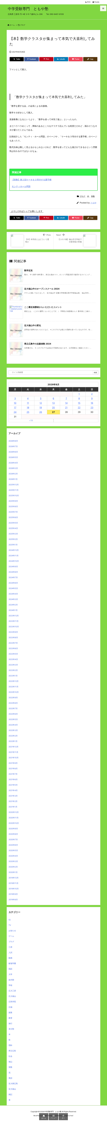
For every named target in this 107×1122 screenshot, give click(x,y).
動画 (10, 958)
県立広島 (12, 1051)
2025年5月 (13, 523)
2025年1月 (13, 545)
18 (28, 407)
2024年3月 (13, 599)
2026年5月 (13, 457)
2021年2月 (13, 801)
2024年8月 (13, 572)
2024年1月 (13, 610)
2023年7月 (13, 643)
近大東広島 (13, 1083)
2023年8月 (13, 637)
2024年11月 (14, 555)
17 (15, 407)
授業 (10, 1012)
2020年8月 (13, 834)
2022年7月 (13, 708)
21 (66, 407)
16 (92, 403)
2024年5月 (13, 588)
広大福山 (12, 996)
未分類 (11, 1029)
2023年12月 (14, 615)
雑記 (10, 1094)
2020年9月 (13, 828)
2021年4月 (13, 790)
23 (92, 407)
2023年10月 (14, 626)
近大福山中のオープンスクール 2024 (42, 288)
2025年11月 (14, 490)
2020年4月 (13, 856)
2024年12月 (14, 550)
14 (66, 403)
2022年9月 (13, 697)
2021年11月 (13, 752)
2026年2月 (13, 474)
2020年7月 (13, 839)
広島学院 (12, 1001)
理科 (10, 1045)
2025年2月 (13, 539)
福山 (10, 1062)
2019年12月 (14, 878)
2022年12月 (14, 681)
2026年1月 (13, 479)
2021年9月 (13, 763)
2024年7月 (13, 577)
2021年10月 (14, 757)
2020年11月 (14, 818)
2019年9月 (13, 894)
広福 (10, 1007)
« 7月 (31, 420)
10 (15, 403)
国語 (10, 969)
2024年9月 (13, 566)
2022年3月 (13, 730)
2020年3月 (13, 861)
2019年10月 (14, 888)
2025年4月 (13, 528)
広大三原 (12, 991)
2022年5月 (13, 719)
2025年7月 (13, 512)
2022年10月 (14, 692)
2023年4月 (13, 659)
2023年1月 (13, 676)
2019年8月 (13, 899)
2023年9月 (13, 632)
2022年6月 (13, 714)
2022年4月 (13, 725)
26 (40, 412)
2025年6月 (13, 517)
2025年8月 (13, 506)
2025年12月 (14, 484)
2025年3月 (13, 534)
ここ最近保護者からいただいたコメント (43, 307)
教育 (10, 1018)
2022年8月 (13, 703)
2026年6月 (13, 452)
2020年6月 (13, 845)
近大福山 (12, 1089)
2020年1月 (13, 872)
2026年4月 (13, 463)
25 (28, 412)
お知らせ (12, 930)
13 (53, 403)
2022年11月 (13, 686)
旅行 (10, 1023)
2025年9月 (13, 501)
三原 (10, 947)
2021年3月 (13, 796)
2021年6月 (13, 779)
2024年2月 (13, 605)
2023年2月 (13, 670)
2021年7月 (13, 774)
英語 (10, 1078)
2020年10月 (14, 823)
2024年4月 (13, 594)
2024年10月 (14, 561)
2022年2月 (13, 736)
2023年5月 (13, 654)
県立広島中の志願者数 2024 (37, 343)
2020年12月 (14, 812)
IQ (10, 920)
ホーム (12, 25)
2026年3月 (13, 468)
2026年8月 (13, 441)
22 (79, 407)
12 (41, 403)
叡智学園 (12, 963)
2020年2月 (13, 867)
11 (28, 403)
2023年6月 (13, 648)
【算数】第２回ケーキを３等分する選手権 (31, 179)
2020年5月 (13, 850)
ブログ (22, 25)
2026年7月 (13, 446)
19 (40, 407)
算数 (93, 196)
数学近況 (28, 270)
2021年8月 (13, 768)
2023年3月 (13, 665)
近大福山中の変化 (32, 325)
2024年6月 (13, 583)
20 (53, 407)
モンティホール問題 (21, 186)
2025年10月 (14, 495)
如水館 (11, 980)
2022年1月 (13, 741)
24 (15, 412)
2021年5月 (13, 785)
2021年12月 (13, 747)
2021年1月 (13, 807)
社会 (10, 1056)
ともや (93, 202)
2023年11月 (14, 621)
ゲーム (11, 936)
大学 (10, 974)
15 (79, 403)
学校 (10, 985)
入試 (10, 952)
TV (10, 925)
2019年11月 (13, 883)
